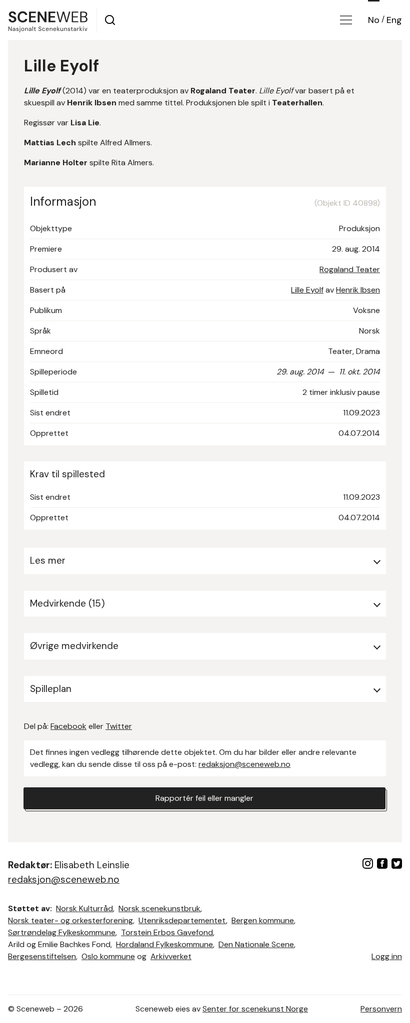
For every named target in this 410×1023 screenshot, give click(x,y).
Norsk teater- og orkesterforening (70, 920)
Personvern (381, 1009)
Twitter (119, 726)
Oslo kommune (108, 956)
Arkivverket (171, 956)
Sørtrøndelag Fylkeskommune (62, 932)
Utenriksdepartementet (182, 920)
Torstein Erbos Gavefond (167, 932)
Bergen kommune (263, 920)
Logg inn (387, 956)
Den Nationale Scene (256, 944)
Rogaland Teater (350, 269)
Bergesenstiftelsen (42, 956)
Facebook (68, 726)
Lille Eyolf (307, 290)
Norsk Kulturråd (84, 908)
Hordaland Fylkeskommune (164, 944)
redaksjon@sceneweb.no (244, 764)
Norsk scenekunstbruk (159, 908)
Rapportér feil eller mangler (205, 798)
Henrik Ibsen (358, 290)
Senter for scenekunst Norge (255, 1009)
